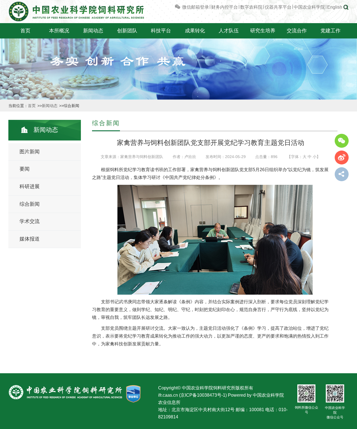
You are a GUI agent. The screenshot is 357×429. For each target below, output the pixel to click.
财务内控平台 (224, 7)
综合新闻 (30, 204)
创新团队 (127, 30)
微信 (186, 7)
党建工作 (330, 30)
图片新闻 (30, 151)
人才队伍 (229, 30)
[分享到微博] (342, 157)
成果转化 (195, 30)
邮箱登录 (200, 7)
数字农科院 (251, 7)
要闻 (25, 169)
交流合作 (297, 30)
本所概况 (59, 30)
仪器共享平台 (278, 7)
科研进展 (30, 186)
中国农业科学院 (309, 7)
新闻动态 (93, 30)
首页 (25, 30)
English (334, 7)
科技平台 (161, 30)
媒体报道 (30, 239)
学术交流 (30, 221)
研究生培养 (262, 30)
